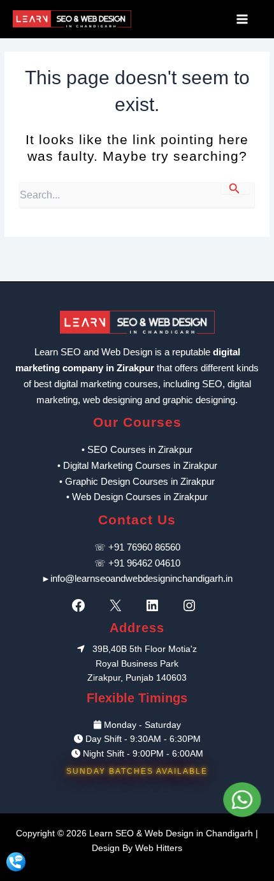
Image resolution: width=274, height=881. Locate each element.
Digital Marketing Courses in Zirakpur (140, 465)
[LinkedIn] (155, 605)
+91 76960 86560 (144, 547)
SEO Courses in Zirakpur (139, 449)
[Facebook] (81, 605)
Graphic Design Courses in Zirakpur (140, 481)
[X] (118, 605)
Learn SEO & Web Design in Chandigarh (171, 833)
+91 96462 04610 (144, 563)
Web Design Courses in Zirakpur (140, 496)
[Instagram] (192, 605)
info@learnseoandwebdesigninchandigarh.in (141, 578)
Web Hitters (158, 848)
